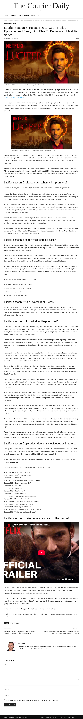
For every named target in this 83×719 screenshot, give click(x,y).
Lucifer (12, 623)
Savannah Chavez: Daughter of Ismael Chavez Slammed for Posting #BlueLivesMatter (19, 633)
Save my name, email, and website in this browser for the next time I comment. (32, 700)
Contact (55, 717)
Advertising (71, 717)
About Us (48, 717)
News (6, 15)
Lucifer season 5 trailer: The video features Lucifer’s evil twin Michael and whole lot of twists (61, 633)
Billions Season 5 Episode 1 (14, 98)
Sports (33, 15)
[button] (76, 16)
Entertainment (24, 15)
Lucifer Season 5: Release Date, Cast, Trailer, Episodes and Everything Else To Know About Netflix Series (40, 31)
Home (5, 20)
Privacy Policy (62, 717)
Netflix (17, 623)
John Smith (7, 38)
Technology (14, 15)
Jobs (38, 15)
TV (14, 23)
